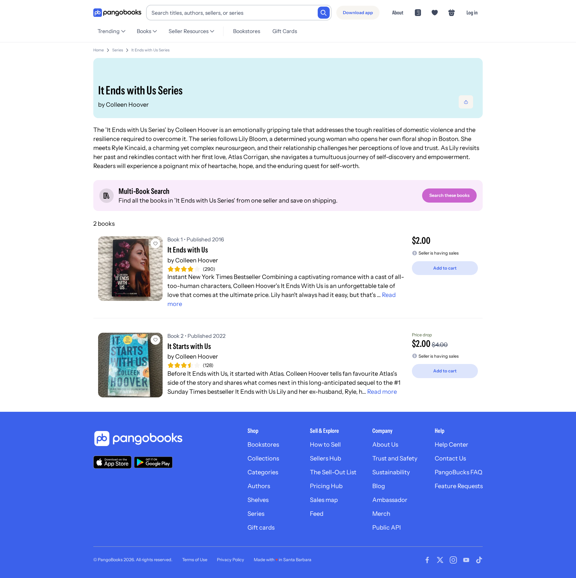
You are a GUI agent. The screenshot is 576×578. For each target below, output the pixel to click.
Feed (316, 513)
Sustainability (391, 472)
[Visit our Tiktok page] (479, 560)
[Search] (324, 13)
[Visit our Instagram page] (453, 560)
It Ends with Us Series (150, 50)
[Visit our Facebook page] (427, 560)
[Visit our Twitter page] (440, 560)
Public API (386, 527)
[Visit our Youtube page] (466, 560)
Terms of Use (194, 559)
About (397, 12)
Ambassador (389, 499)
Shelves (258, 499)
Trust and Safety (394, 458)
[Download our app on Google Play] (153, 462)
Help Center (451, 444)
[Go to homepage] (117, 12)
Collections (263, 458)
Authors (259, 486)
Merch (381, 513)
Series (117, 50)
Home (98, 50)
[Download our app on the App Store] (112, 462)
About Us (385, 444)
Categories (263, 472)
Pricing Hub (326, 486)
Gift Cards (284, 31)
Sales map (324, 499)
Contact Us (450, 458)
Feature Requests (459, 486)
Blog (378, 486)
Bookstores (246, 31)
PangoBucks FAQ (458, 472)
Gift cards (261, 527)
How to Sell (325, 444)
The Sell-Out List (333, 472)
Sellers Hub (325, 458)
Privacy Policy (230, 559)
